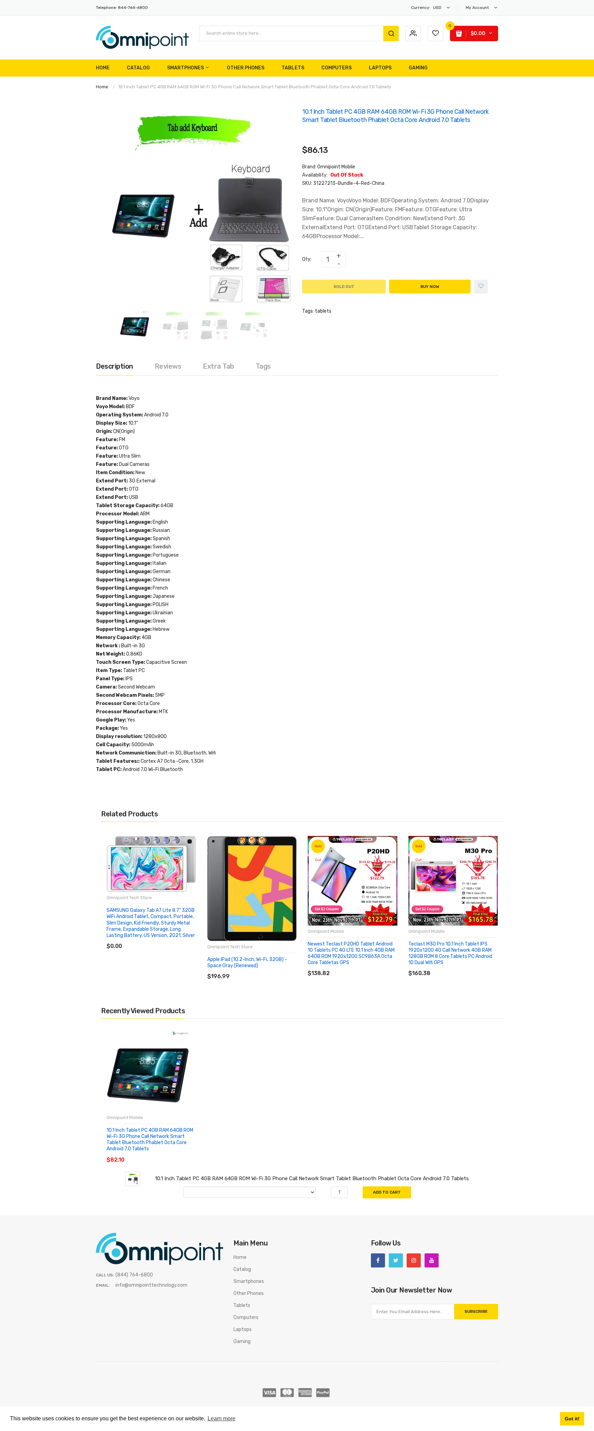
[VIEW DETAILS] (156, 939)
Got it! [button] (572, 1418)
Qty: (306, 259)
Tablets (241, 1305)
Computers (245, 1317)
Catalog (242, 1269)
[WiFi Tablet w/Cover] (136, 840)
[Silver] (252, 840)
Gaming (242, 1341)
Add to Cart (387, 1192)
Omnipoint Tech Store (129, 897)
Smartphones (248, 1281)
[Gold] (261, 840)
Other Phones (248, 1293)
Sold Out (343, 286)
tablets (323, 311)
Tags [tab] (263, 366)
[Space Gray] (242, 840)
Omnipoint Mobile (336, 167)
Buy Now (429, 286)
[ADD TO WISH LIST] (170, 939)
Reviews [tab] (168, 366)
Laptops (242, 1329)
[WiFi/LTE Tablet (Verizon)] (176, 840)
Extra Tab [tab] (218, 366)
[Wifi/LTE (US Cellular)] (146, 840)
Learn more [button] (221, 1418)
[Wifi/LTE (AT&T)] (156, 840)
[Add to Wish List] (481, 286)
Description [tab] (114, 366)
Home (102, 86)
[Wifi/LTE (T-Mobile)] (166, 840)
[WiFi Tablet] (126, 840)
